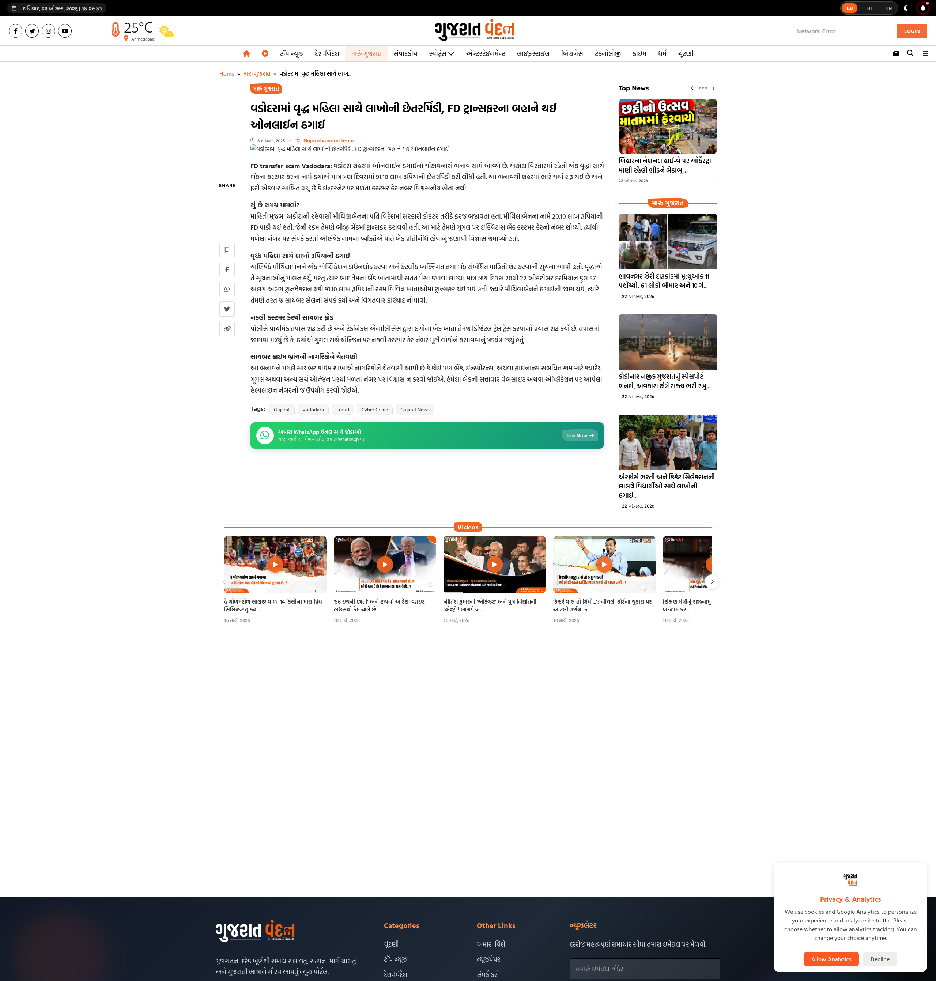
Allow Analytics (831, 959)
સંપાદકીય (405, 54)
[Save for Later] (227, 249)
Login (912, 31)
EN (889, 8)
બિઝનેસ (572, 54)
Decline (880, 959)
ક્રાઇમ (639, 54)
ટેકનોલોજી (608, 54)
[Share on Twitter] (227, 309)
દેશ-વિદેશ (327, 54)
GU (849, 8)
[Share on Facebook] (227, 269)
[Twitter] (32, 31)
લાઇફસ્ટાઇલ (533, 54)
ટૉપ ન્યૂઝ (291, 54)
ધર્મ (662, 54)
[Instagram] (48, 31)
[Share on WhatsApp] (227, 289)
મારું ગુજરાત (366, 54)
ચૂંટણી (686, 54)
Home (226, 73)
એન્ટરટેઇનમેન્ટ (485, 54)
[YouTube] (65, 31)
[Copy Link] (227, 328)
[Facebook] (15, 31)
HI (869, 8)
